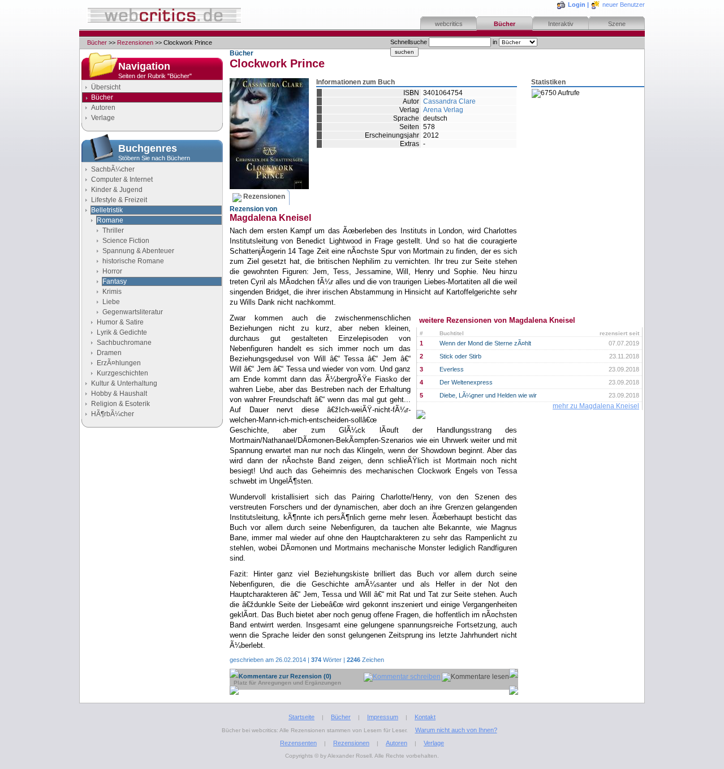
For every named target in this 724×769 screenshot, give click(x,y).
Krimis (112, 292)
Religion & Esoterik (120, 404)
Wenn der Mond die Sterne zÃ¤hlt (485, 343)
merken (571, 147)
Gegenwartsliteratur (132, 312)
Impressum (382, 717)
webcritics (449, 23)
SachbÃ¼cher (113, 169)
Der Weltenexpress (466, 382)
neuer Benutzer (623, 4)
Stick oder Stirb (460, 356)
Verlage (103, 118)
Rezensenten (298, 743)
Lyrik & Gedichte (122, 332)
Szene (617, 23)
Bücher (504, 23)
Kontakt (425, 717)
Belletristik (107, 210)
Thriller (113, 230)
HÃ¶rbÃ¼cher (112, 414)
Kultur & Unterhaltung (124, 383)
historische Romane (133, 261)
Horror (112, 271)
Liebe (111, 302)
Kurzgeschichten (122, 373)
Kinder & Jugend (117, 190)
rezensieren (578, 174)
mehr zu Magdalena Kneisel (596, 406)
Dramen (109, 353)
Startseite (301, 717)
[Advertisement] (152, 530)
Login (576, 4)
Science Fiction (125, 241)
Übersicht (105, 87)
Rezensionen (135, 42)
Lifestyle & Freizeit (119, 200)
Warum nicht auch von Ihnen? (456, 730)
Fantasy (114, 281)
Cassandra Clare (449, 101)
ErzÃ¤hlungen (119, 363)
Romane (110, 220)
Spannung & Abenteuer (138, 251)
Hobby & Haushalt (119, 394)
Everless (451, 369)
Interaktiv (561, 23)
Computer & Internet (122, 179)
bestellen (574, 119)
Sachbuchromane (124, 343)
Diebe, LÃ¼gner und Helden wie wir (488, 395)
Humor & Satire (120, 322)
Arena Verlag (443, 110)
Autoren (103, 108)
